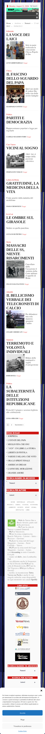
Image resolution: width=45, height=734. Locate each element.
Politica (10, 505)
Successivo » (19, 425)
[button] (41, 690)
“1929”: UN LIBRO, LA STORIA (22, 448)
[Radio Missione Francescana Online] (22, 10)
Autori (23, 495)
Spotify (34, 579)
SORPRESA (13, 436)
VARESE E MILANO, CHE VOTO (22, 456)
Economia (34, 505)
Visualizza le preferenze (22, 726)
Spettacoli (20, 510)
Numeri (27, 23)
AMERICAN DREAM (17, 464)
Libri (27, 510)
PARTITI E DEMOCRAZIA (19, 120)
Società (20, 507)
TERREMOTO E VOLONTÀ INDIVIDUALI (20, 347)
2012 (8, 26)
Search (34, 6)
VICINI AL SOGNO (22, 148)
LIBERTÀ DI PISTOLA (17, 452)
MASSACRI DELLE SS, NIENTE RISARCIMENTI (20, 251)
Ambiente (12, 507)
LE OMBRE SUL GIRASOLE (19, 219)
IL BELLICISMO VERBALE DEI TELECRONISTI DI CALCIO (22, 301)
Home (8, 23)
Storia (33, 507)
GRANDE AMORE (16, 472)
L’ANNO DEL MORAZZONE (20, 468)
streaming (15, 552)
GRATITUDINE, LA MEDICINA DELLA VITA (22, 187)
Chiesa (17, 505)
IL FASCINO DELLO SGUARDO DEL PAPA (22, 78)
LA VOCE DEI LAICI (18, 37)
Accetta (22, 713)
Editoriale (21, 502)
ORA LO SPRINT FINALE (19, 460)
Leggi (25, 63)
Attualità (30, 502)
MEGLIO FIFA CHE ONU (19, 444)
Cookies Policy (22, 731)
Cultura (25, 505)
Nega (22, 719)
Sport (27, 507)
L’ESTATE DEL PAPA (17, 440)
